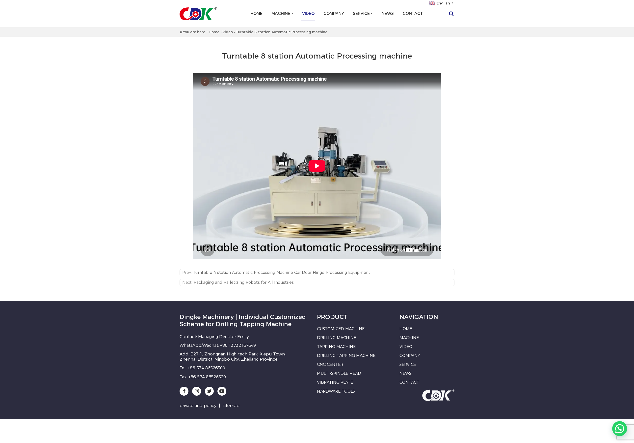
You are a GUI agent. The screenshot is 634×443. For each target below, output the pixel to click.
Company (333, 13)
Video (308, 13)
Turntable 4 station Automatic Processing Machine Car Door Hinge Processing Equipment (281, 272)
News (388, 13)
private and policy (198, 405)
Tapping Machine (336, 346)
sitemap (231, 405)
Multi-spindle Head (339, 373)
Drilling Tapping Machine (346, 355)
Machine (280, 13)
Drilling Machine (336, 337)
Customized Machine (341, 328)
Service (361, 13)
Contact (413, 13)
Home (256, 13)
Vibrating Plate (335, 382)
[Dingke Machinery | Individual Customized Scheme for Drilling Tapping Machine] (198, 13)
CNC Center (330, 364)
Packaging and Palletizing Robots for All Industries (244, 282)
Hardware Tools (336, 391)
